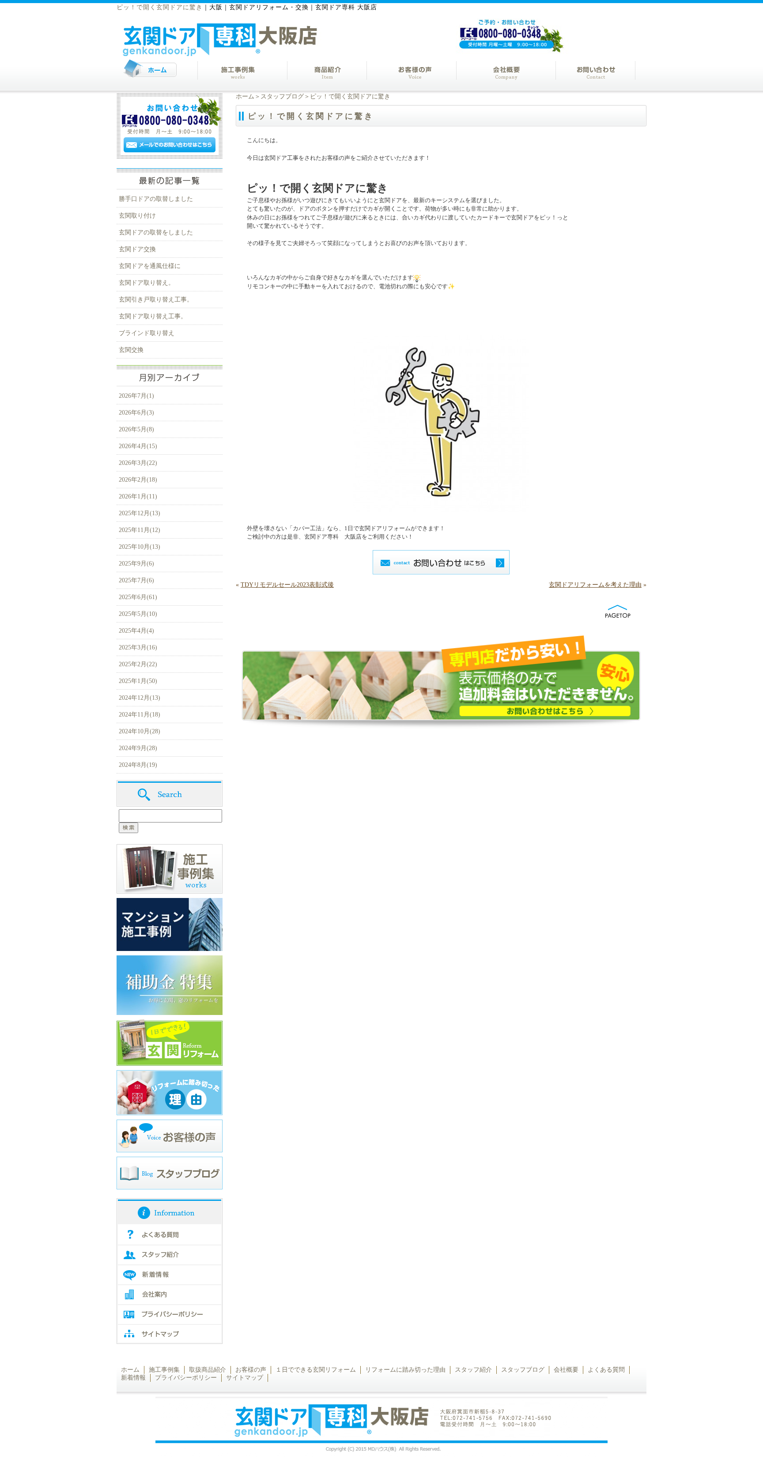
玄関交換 (131, 350)
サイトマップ (244, 1377)
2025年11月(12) (139, 530)
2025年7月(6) (136, 580)
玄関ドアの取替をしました (156, 232)
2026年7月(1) (136, 395)
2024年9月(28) (138, 748)
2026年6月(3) (136, 412)
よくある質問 (606, 1369)
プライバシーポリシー (186, 1377)
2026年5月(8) (136, 429)
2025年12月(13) (139, 513)
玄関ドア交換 (137, 249)
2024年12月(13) (139, 697)
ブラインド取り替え (146, 333)
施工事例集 (164, 1369)
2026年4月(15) (138, 446)
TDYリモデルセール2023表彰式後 (287, 584)
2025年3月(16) (138, 647)
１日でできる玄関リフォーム (316, 1369)
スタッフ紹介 (473, 1369)
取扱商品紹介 (207, 1369)
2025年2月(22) (138, 664)
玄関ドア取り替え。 (146, 282)
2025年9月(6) (136, 563)
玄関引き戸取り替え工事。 (156, 299)
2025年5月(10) (138, 614)
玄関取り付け (137, 215)
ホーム (245, 96)
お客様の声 (250, 1369)
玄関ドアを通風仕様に (150, 266)
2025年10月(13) (139, 546)
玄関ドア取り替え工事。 (153, 316)
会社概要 (566, 1369)
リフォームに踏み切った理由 (405, 1369)
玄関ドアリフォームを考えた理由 (595, 584)
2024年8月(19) (138, 765)
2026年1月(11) (138, 496)
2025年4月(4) (136, 630)
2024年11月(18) (139, 714)
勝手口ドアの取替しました (156, 199)
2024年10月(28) (139, 731)
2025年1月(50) (138, 681)
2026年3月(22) (138, 463)
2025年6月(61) (138, 597)
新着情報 (133, 1377)
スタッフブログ (282, 96)
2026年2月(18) (138, 479)
